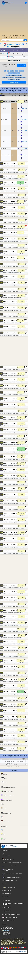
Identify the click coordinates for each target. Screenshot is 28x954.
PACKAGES (4, 37)
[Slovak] (20, 947)
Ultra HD (21, 70)
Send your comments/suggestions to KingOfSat (12, 862)
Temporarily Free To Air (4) (10, 887)
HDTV (12, 70)
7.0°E (7, 47)
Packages (4, 903)
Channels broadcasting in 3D (10, 917)
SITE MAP (23, 37)
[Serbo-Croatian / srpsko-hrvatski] (5, 948)
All (5, 70)
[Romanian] (7, 948)
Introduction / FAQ (6, 850)
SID (19, 95)
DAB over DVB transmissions (8, 920)
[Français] (3, 947)
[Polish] (16, 947)
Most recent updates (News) (10, 866)
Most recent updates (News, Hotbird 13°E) (13, 873)
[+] (7, 35)
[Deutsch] (7, 947)
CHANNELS (22, 35)
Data (18, 73)
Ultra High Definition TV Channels (12, 914)
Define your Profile (6, 855)
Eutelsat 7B (19, 44)
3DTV (16, 70)
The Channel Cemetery (7, 907)
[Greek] (21, 947)
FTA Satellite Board (6, 934)
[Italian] (15, 947)
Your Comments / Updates (15, 766)
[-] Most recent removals (8, 77)
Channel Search (7, 890)
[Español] (13, 947)
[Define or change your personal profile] (26, 3)
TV (8, 70)
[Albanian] (10, 948)
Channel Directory (6, 900)
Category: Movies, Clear (7, 928)
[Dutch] (5, 947)
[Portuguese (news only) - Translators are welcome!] (11, 947)
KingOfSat (22, 951)
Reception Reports (6, 896)
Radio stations (12, 73)
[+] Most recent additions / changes (14, 75)
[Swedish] (8, 947)
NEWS (3, 35)
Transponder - (11, 79)
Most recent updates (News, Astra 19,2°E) (12, 877)
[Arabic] (25, 947)
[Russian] (3, 948)
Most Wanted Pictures (7, 911)
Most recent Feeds (6, 933)
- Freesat (6, 904)
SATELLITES (15, 35)
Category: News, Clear (7, 927)
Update (25, 95)
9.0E (1, 43)
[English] (2, 947)
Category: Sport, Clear (7, 926)
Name (3, 95)
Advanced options (22, 65)
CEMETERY (16, 37)
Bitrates (18, 79)
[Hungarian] (8, 948)
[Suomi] (23, 947)
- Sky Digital (13, 903)
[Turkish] (2, 948)
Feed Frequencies (6, 932)
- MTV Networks (19, 903)
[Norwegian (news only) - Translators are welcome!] (10, 947)
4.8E (27, 43)
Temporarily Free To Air (20, 77)
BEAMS (10, 37)
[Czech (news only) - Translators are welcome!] (18, 947)
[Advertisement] (14, 20)
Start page (15, 846)
